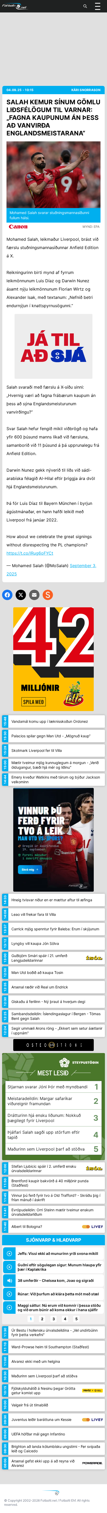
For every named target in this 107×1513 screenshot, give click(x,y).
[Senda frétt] (34, 595)
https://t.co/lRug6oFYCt (29, 553)
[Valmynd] (97, 6)
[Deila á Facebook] (7, 595)
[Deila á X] (21, 595)
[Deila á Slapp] (48, 595)
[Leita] (85, 6)
